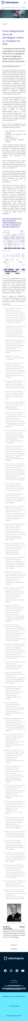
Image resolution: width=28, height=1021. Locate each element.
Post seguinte (14, 949)
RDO (21, 1016)
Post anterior (14, 945)
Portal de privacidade (14, 1006)
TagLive (17, 1016)
